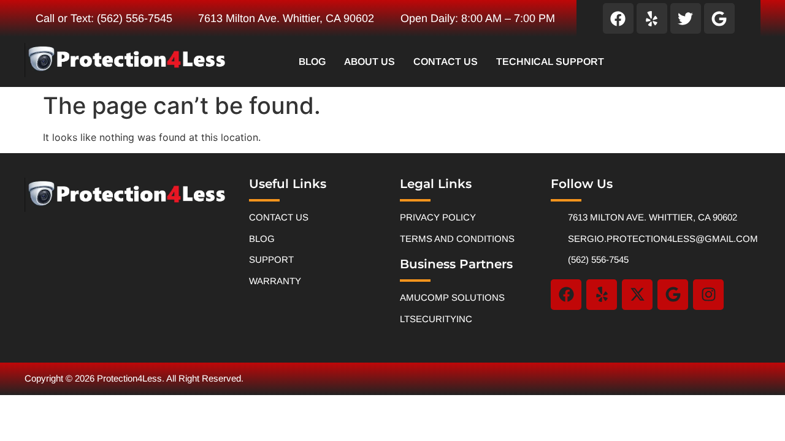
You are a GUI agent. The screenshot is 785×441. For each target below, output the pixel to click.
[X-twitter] (637, 294)
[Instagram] (708, 294)
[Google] (719, 18)
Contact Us (445, 61)
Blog (312, 61)
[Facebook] (618, 18)
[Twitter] (685, 18)
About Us (369, 61)
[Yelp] (652, 18)
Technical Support (550, 61)
